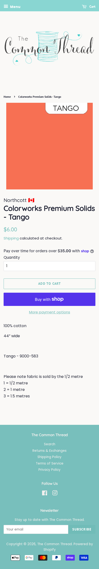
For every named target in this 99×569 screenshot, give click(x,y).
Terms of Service (49, 463)
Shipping (11, 238)
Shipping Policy (49, 457)
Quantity (12, 257)
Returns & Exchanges (49, 450)
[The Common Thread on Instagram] (54, 494)
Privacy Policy (49, 469)
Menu (14, 6)
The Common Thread (54, 544)
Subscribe (81, 529)
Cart (91, 6)
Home (7, 96)
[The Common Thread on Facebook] (44, 494)
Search (49, 444)
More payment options (49, 312)
